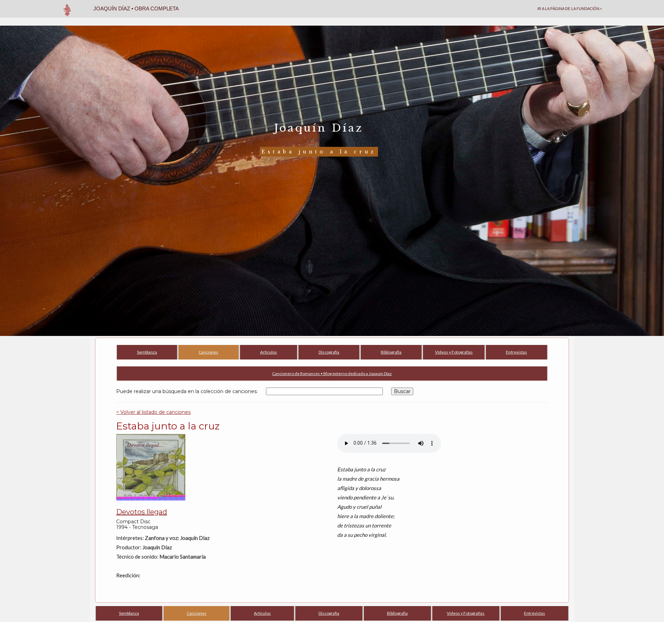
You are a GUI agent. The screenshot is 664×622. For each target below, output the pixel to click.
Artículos (268, 352)
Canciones (208, 352)
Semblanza (147, 352)
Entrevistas (516, 352)
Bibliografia (391, 352)
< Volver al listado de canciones (153, 412)
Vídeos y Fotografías (454, 352)
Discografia (329, 352)
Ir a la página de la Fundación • (569, 9)
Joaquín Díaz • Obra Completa (136, 8)
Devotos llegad (141, 512)
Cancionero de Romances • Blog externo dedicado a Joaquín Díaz (332, 373)
